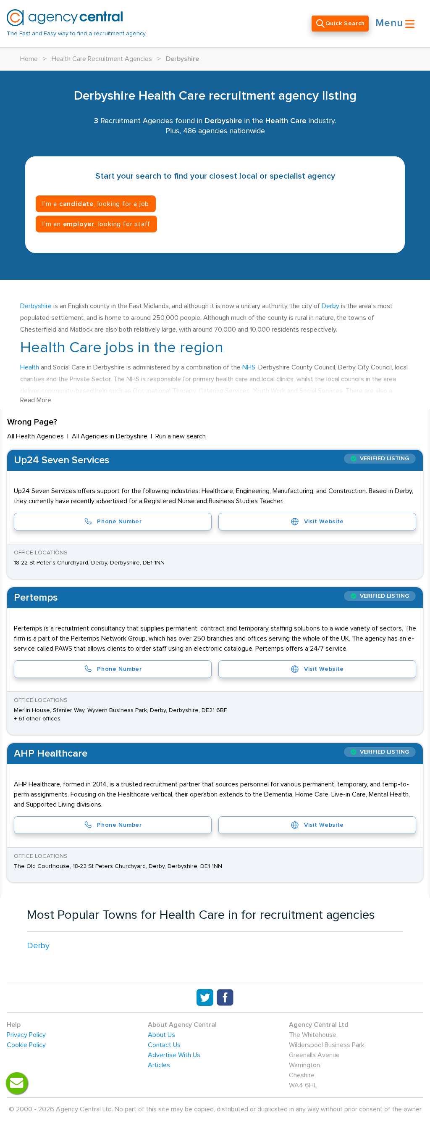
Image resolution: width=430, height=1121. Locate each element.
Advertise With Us (174, 1055)
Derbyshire (36, 306)
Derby (330, 306)
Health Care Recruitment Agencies (102, 58)
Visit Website (324, 522)
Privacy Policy (26, 1034)
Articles (159, 1065)
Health (29, 367)
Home (29, 58)
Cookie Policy (26, 1045)
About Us (161, 1034)
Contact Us (164, 1045)
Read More (35, 400)
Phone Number (119, 522)
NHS (248, 367)
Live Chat (17, 1083)
